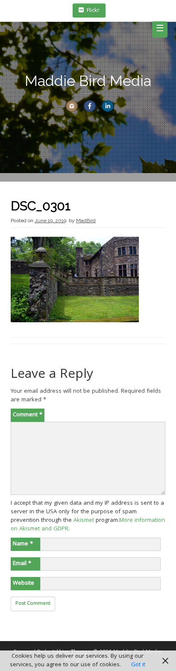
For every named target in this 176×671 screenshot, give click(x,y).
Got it (138, 665)
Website (23, 583)
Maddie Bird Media (88, 80)
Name (23, 544)
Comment (27, 415)
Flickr (93, 10)
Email (22, 563)
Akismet (83, 520)
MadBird (86, 221)
